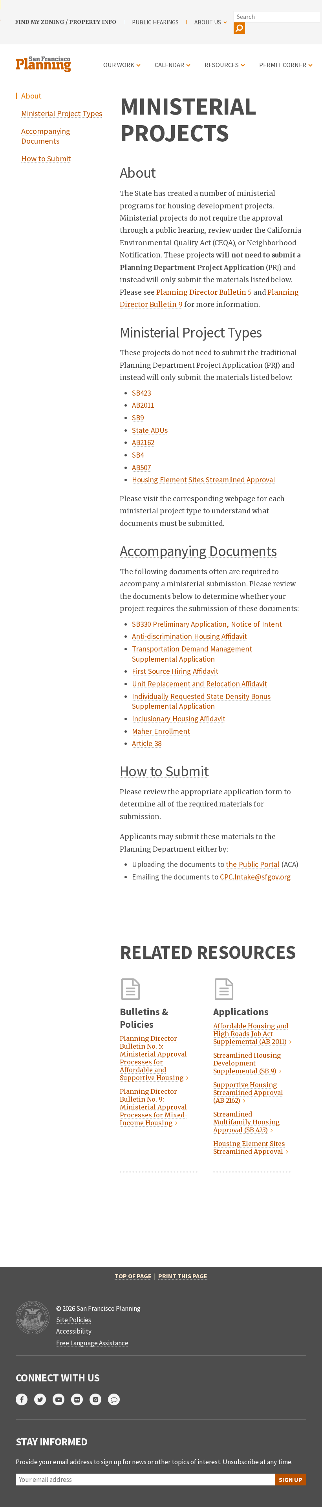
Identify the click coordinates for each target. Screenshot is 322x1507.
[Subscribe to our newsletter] (117, 1399)
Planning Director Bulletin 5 (204, 292)
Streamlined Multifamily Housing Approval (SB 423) (246, 1122)
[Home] (44, 59)
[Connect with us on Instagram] (99, 1399)
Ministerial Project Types (61, 113)
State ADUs (150, 430)
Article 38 (146, 743)
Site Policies (73, 1319)
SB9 (138, 417)
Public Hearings (155, 22)
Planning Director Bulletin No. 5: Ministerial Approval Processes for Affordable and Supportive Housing (153, 1058)
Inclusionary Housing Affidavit (178, 718)
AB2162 (143, 442)
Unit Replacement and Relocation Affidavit (199, 683)
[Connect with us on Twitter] (43, 1399)
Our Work (118, 65)
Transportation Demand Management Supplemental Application (192, 654)
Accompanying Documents (45, 136)
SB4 (138, 455)
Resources (222, 65)
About (31, 95)
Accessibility (73, 1331)
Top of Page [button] (133, 1276)
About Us (207, 22)
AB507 (141, 467)
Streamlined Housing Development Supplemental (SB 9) (247, 1063)
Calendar (169, 65)
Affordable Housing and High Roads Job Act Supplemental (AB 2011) (250, 1033)
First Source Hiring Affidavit (175, 671)
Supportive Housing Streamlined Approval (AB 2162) (248, 1092)
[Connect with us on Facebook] (25, 1399)
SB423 (141, 393)
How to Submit (46, 158)
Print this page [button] (182, 1276)
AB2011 (143, 405)
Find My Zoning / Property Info (65, 22)
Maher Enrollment (161, 731)
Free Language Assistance (92, 1343)
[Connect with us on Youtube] (62, 1399)
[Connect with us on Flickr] (80, 1399)
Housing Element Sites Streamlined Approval (203, 479)
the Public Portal (252, 864)
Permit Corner (282, 65)
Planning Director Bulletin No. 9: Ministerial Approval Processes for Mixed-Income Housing (153, 1107)
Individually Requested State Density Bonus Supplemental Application (201, 701)
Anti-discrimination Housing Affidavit (189, 636)
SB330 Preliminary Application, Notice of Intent (207, 624)
